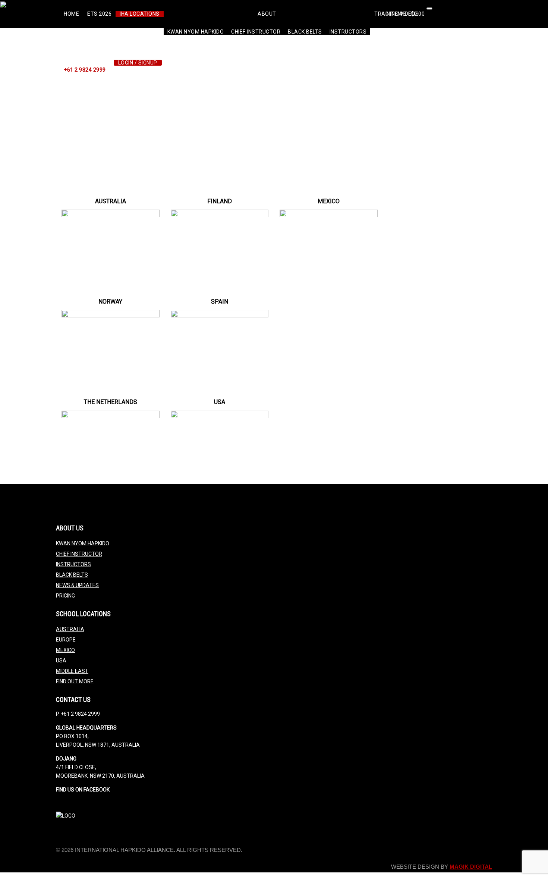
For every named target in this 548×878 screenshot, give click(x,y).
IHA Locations (140, 14)
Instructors (348, 32)
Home (71, 14)
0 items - (405, 14)
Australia (70, 629)
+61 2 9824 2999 (85, 70)
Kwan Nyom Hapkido (195, 32)
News (381, 42)
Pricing (65, 596)
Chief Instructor (255, 32)
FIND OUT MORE (75, 681)
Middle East (72, 671)
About (267, 14)
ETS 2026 (99, 14)
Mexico (65, 650)
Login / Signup (137, 63)
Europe (66, 640)
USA (61, 661)
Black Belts (305, 32)
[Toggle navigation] (429, 8)
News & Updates (77, 585)
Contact (410, 42)
